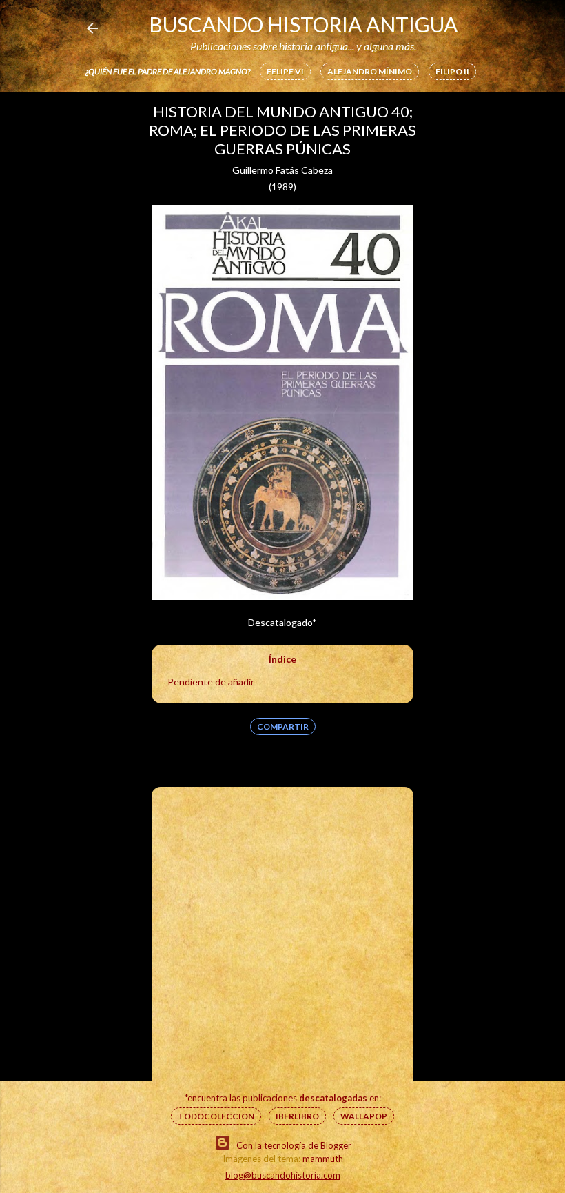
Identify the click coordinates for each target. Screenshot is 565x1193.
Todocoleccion (216, 1116)
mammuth (322, 1158)
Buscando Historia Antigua (303, 24)
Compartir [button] (283, 726)
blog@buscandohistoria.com (282, 1175)
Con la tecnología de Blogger (293, 1145)
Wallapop (363, 1116)
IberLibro (297, 1116)
